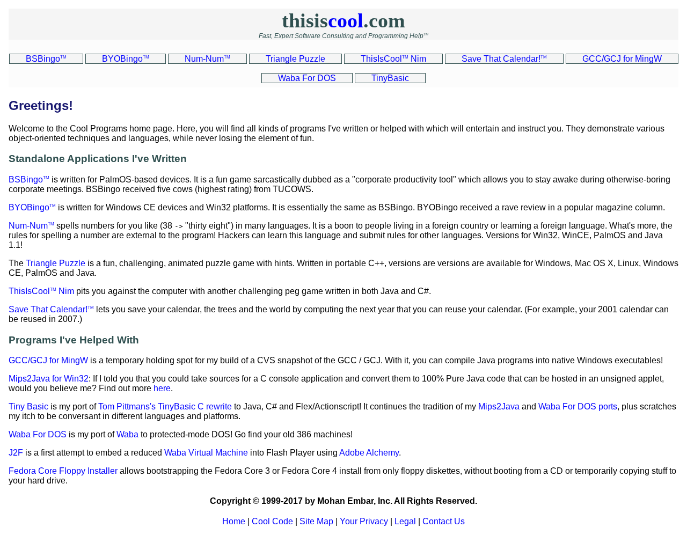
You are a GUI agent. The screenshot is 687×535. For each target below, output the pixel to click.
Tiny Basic (28, 406)
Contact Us (443, 521)
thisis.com (343, 20)
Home (233, 521)
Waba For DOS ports (577, 406)
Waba (127, 434)
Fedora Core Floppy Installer (63, 470)
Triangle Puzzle (55, 263)
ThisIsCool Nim (41, 291)
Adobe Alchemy (369, 452)
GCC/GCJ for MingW (48, 360)
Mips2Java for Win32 (49, 378)
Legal (405, 521)
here (162, 388)
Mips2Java (499, 406)
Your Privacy (364, 521)
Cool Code (272, 521)
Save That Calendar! (51, 309)
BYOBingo (32, 207)
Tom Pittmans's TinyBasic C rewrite (165, 406)
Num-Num (31, 225)
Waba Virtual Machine (206, 452)
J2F (16, 452)
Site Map (316, 521)
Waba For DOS (38, 434)
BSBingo (29, 179)
